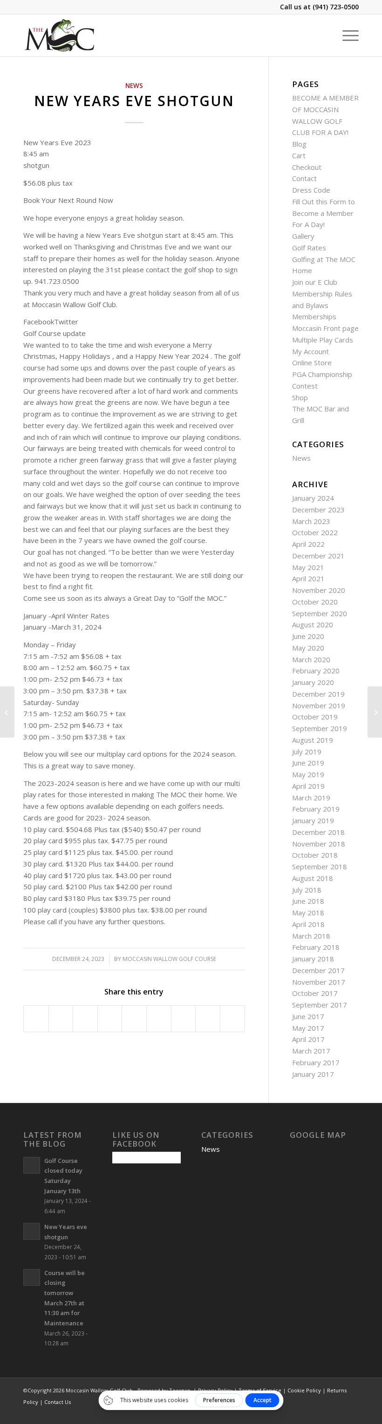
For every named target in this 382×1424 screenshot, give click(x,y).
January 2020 (313, 682)
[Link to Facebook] (296, 1412)
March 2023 (311, 521)
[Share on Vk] (183, 1019)
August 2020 (312, 624)
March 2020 (311, 659)
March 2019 (311, 797)
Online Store (312, 362)
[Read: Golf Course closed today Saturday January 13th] (31, 1165)
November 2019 (318, 705)
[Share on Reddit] (208, 1019)
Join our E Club (314, 282)
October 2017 (315, 993)
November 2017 (318, 982)
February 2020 (316, 670)
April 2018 (308, 924)
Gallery (303, 236)
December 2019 (318, 694)
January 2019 (313, 820)
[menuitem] (346, 35)
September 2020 (319, 613)
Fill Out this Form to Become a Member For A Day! (323, 213)
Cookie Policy (304, 1390)
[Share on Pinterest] (110, 1019)
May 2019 (308, 774)
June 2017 (308, 1016)
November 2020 (318, 590)
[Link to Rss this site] (338, 1412)
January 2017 (313, 1074)
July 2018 (306, 889)
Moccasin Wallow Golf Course (169, 959)
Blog (299, 143)
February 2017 (316, 1062)
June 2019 (308, 762)
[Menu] (346, 35)
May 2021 (308, 567)
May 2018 (308, 912)
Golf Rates (309, 247)
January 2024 (313, 498)
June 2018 (308, 901)
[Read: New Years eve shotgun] (31, 1231)
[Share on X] (61, 1019)
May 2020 (308, 647)
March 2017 (311, 1050)
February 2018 (316, 947)
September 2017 (319, 1004)
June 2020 (308, 636)
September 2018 (319, 866)
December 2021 (318, 555)
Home (302, 270)
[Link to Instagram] (310, 1412)
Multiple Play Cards (322, 339)
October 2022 (315, 532)
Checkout (306, 167)
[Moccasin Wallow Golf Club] (60, 35)
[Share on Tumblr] (159, 1019)
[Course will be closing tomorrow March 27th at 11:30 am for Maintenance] (7, 712)
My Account (310, 351)
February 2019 (316, 808)
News (134, 85)
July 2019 (306, 751)
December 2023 (318, 509)
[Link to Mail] (352, 1412)
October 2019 (315, 716)
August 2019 (312, 740)
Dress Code (311, 190)
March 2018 (311, 935)
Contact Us (57, 1401)
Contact (304, 178)
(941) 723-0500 (336, 6)
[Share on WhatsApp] (85, 1019)
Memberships (314, 316)
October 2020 (315, 601)
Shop (300, 397)
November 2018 (318, 843)
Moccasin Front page (325, 328)
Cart (299, 155)
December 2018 (318, 832)
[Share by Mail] (232, 1019)
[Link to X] (324, 1412)
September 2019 (319, 728)
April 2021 (308, 578)
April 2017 (308, 1039)
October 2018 (315, 855)
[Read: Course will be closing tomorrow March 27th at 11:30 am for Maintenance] (31, 1277)
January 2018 (313, 958)
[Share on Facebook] (36, 1019)
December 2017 (318, 970)
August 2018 (312, 878)
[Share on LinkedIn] (134, 1019)
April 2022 (308, 544)
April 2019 (308, 786)
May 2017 (308, 1028)
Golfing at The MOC (323, 259)
